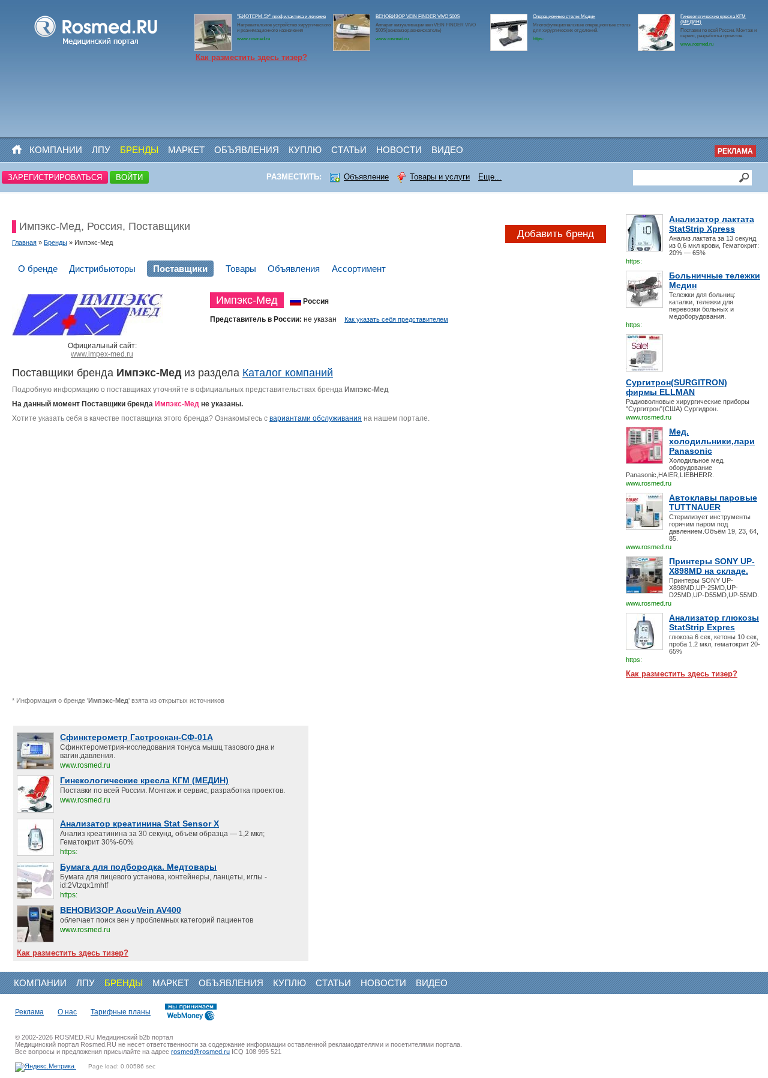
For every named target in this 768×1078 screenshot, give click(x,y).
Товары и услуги (440, 176)
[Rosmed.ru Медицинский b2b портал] (96, 45)
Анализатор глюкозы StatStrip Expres (714, 622)
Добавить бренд (555, 233)
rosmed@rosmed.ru (200, 1051)
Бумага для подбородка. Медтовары (138, 867)
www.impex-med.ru (102, 354)
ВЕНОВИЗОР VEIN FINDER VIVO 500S (418, 16)
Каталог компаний (287, 373)
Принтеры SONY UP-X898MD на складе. (712, 566)
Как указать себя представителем (396, 319)
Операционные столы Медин (564, 16)
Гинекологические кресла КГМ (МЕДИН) (144, 780)
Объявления (246, 150)
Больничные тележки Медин (714, 280)
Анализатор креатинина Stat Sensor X (139, 823)
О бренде (38, 268)
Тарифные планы (121, 1012)
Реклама (735, 151)
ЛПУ (101, 150)
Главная (24, 242)
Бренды (139, 150)
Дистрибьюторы (102, 268)
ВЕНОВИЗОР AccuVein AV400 (120, 910)
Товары (241, 268)
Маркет (186, 150)
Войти (129, 177)
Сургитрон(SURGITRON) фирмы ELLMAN (676, 387)
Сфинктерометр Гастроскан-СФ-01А (136, 737)
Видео (447, 150)
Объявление (366, 176)
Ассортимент (359, 268)
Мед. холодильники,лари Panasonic (712, 441)
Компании (55, 150)
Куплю (305, 150)
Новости (399, 150)
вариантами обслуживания (315, 418)
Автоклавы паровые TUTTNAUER (713, 502)
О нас (67, 1012)
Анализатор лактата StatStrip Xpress (711, 223)
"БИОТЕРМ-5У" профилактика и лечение (281, 16)
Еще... (490, 176)
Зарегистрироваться (55, 177)
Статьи (349, 150)
